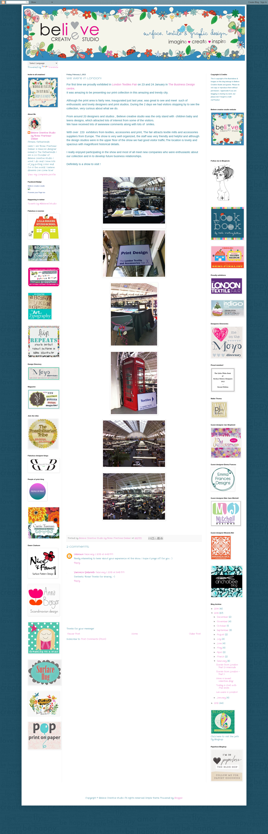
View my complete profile (42, 174)
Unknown (78, 554)
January (221, 697)
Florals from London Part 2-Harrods (227, 666)
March (221, 656)
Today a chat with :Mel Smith (226, 686)
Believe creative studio (36, 186)
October (222, 625)
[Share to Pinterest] (161, 538)
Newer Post (73, 633)
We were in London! (227, 692)
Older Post (195, 633)
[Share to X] (155, 538)
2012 (216, 703)
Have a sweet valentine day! (224, 680)
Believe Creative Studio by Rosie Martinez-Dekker (43, 135)
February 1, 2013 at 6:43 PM (98, 554)
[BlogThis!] (152, 538)
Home (135, 633)
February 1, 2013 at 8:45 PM (110, 572)
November (222, 621)
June (220, 643)
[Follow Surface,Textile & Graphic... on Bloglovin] (223, 200)
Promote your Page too (36, 192)
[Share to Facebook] (158, 538)
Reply (77, 562)
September (223, 630)
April (220, 652)
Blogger (178, 797)
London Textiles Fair (125, 84)
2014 (216, 608)
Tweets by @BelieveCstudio (42, 203)
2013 (216, 613)
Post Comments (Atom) (93, 639)
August (221, 634)
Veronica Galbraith (84, 572)
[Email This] (149, 538)
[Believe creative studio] (29, 189)
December (223, 617)
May (220, 647)
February (222, 661)
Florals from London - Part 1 (228, 673)
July (219, 639)
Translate (53, 67)
